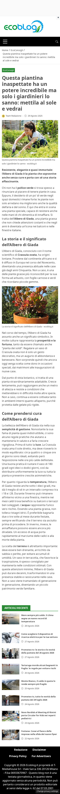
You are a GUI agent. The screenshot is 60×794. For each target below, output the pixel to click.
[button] (57, 42)
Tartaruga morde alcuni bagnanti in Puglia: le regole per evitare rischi (39, 667)
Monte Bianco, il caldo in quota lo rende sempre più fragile (38, 682)
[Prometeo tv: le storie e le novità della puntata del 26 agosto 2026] (10, 653)
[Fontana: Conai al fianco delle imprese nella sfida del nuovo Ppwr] (10, 735)
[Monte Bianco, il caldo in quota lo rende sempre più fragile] (10, 685)
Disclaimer (39, 749)
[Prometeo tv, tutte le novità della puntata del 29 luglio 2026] (10, 700)
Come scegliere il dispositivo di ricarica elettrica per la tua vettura (39, 635)
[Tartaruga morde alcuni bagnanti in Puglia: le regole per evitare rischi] (10, 669)
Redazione (20, 749)
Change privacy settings (47, 791)
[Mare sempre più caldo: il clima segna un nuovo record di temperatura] (10, 619)
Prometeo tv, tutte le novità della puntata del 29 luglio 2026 (38, 698)
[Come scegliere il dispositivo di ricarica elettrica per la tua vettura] (10, 638)
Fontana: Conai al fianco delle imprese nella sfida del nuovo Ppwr (39, 733)
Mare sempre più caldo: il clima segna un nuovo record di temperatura (37, 618)
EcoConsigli (8, 70)
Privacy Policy (18, 756)
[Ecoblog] (23, 26)
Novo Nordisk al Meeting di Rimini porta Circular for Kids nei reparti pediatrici (38, 715)
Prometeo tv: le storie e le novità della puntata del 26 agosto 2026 (38, 651)
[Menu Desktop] (5, 41)
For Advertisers (41, 756)
